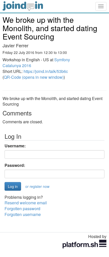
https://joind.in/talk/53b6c (46, 71)
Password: (15, 165)
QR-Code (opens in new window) (34, 77)
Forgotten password (22, 208)
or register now (37, 186)
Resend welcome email (26, 203)
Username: (15, 146)
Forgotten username (23, 214)
